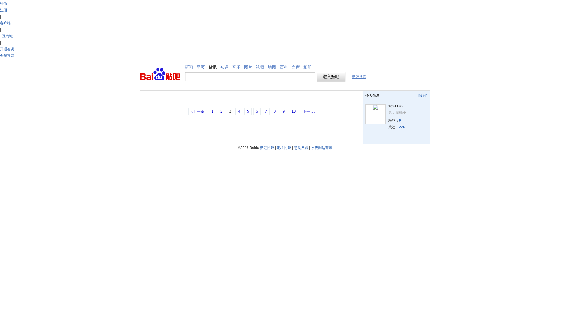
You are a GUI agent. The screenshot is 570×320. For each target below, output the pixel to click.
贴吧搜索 (359, 77)
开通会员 (7, 48)
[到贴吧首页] (160, 74)
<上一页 (198, 111)
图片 (248, 67)
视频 (260, 67)
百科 (284, 67)
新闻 (189, 67)
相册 (307, 67)
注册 (3, 9)
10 (294, 111)
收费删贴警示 (321, 147)
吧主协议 (284, 147)
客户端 (5, 22)
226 (402, 127)
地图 (272, 67)
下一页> (309, 111)
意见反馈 (301, 147)
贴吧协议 (267, 147)
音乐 (236, 67)
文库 (296, 67)
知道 (224, 67)
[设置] (422, 96)
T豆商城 (6, 35)
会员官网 (7, 55)
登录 (3, 3)
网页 (201, 67)
